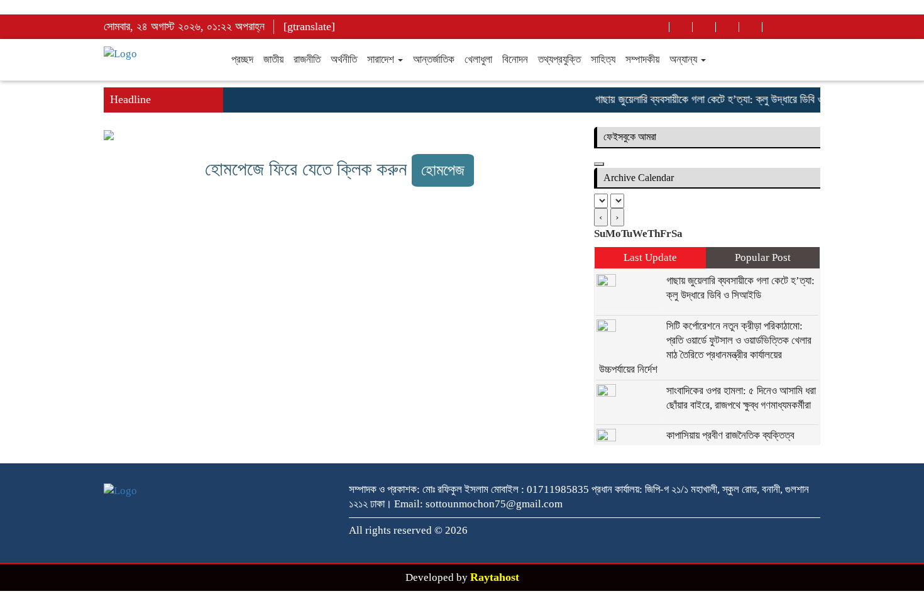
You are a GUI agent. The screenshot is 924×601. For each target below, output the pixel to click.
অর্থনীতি (344, 59)
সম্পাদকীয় (642, 59)
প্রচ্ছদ (242, 59)
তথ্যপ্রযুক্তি (559, 59)
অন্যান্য (684, 59)
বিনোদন (515, 59)
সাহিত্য (603, 59)
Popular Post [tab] (763, 257)
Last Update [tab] (650, 257)
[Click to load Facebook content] (599, 164)
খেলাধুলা (478, 59)
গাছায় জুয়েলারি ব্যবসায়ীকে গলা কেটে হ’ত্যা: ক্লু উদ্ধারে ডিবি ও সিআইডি (720, 99)
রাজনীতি (307, 59)
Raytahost (494, 577)
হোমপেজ (443, 170)
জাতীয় (273, 59)
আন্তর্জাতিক (433, 59)
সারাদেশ (382, 59)
